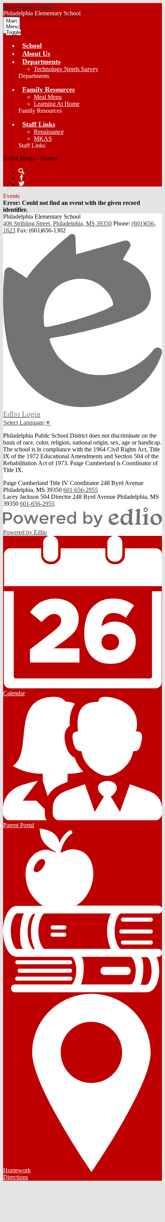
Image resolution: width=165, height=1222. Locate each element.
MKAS (43, 138)
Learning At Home (56, 104)
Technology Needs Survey (66, 69)
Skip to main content (28, 6)
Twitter (21, 183)
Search (21, 171)
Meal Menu (48, 97)
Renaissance (49, 131)
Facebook (21, 177)
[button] (41, 61)
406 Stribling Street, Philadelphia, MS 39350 (57, 223)
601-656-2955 (80, 490)
